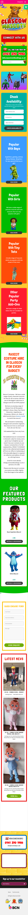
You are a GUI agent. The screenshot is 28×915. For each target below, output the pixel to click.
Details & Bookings (14, 541)
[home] (2, 2)
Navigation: (20, 2)
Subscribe (24, 883)
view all (14, 796)
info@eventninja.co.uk (14, 845)
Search (24, 62)
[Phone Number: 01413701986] (14, 54)
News (9, 892)
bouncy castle (20, 416)
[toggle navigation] (25, 2)
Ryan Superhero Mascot (14, 532)
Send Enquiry (14, 645)
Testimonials (15, 892)
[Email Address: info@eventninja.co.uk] (14, 58)
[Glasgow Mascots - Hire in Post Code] (14, 18)
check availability (14, 128)
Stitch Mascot (14, 574)
